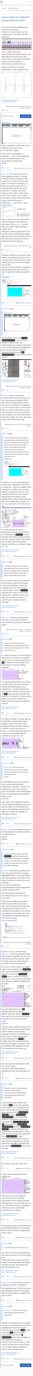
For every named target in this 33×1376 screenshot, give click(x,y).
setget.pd (6, 277)
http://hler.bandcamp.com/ (9, 101)
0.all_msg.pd (17, 156)
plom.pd (5, 1023)
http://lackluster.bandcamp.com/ (10, 100)
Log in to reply (25, 116)
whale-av (18, 168)
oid (6, 246)
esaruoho (10, 106)
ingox (7, 424)
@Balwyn (5, 434)
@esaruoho (6, 122)
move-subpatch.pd (9, 920)
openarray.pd (7, 205)
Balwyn (19, 303)
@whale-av (18, 224)
